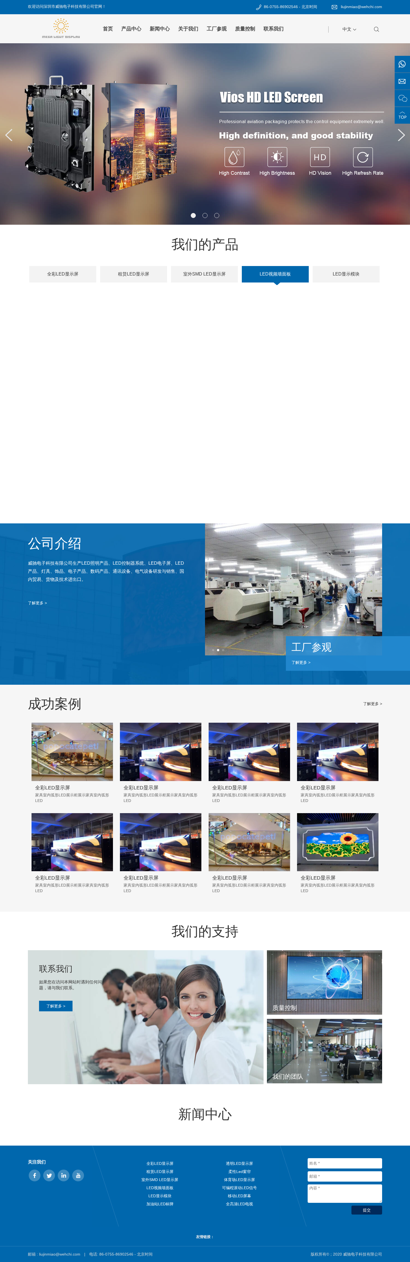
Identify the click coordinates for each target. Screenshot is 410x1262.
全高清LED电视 (239, 1204)
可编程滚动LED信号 (239, 1188)
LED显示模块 (160, 1196)
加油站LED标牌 (159, 1204)
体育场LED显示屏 (239, 1179)
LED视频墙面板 (159, 1188)
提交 (367, 1210)
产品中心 (131, 29)
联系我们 (274, 29)
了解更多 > (37, 603)
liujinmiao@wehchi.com (361, 6)
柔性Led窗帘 (239, 1171)
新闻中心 (160, 29)
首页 (108, 29)
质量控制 (245, 29)
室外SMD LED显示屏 (159, 1179)
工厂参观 (217, 29)
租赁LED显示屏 (159, 1171)
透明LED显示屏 (239, 1163)
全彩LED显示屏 (159, 1163)
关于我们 (188, 29)
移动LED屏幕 (239, 1196)
